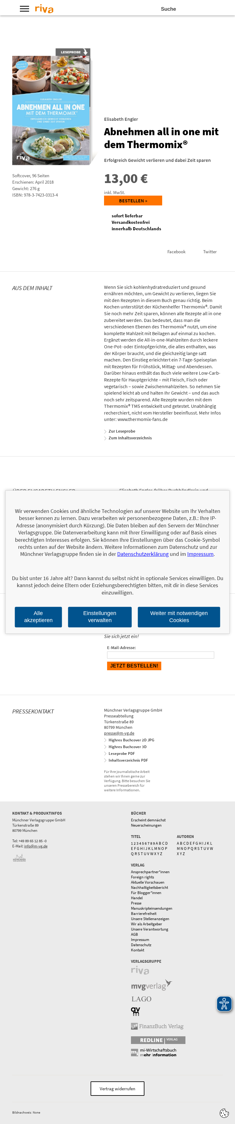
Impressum (140, 939)
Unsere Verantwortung (149, 929)
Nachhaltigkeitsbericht (149, 887)
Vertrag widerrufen (117, 1089)
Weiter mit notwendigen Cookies (179, 616)
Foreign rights (142, 877)
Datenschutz (141, 944)
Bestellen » (133, 200)
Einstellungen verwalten (99, 616)
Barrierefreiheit (143, 913)
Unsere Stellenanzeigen (150, 918)
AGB (134, 934)
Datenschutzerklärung (143, 554)
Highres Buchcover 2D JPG (131, 740)
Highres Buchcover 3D (128, 746)
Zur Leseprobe (122, 431)
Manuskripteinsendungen (151, 908)
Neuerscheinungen (146, 825)
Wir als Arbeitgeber (146, 924)
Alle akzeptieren (38, 616)
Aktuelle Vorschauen (147, 882)
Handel (137, 897)
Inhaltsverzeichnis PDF (128, 760)
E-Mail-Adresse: (121, 647)
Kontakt (137, 950)
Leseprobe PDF (122, 753)
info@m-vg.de (35, 846)
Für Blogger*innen (146, 892)
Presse (136, 903)
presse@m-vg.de (119, 733)
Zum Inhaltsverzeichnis (130, 438)
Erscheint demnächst (148, 820)
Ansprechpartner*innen (150, 871)
